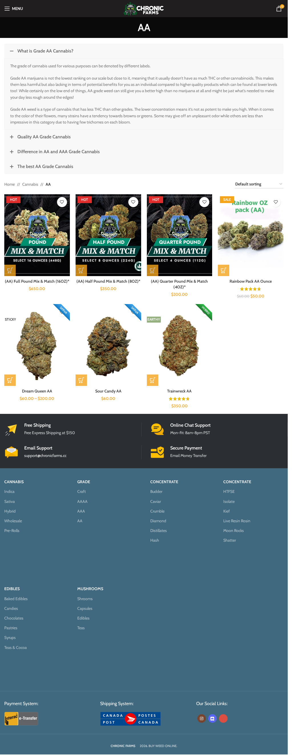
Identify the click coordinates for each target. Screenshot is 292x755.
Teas (81, 627)
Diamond (158, 520)
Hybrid (10, 511)
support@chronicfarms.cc (45, 455)
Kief (226, 511)
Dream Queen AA (37, 391)
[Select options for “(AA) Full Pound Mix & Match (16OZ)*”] (10, 270)
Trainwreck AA (179, 391)
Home (9, 184)
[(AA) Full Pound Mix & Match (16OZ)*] (37, 235)
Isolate (229, 501)
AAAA (82, 501)
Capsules (84, 608)
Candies (11, 608)
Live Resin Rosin (236, 520)
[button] (223, 270)
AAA (81, 511)
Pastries (10, 627)
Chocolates (13, 618)
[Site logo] (144, 8)
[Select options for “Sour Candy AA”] (81, 380)
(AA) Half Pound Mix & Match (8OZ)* (108, 281)
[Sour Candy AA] (108, 345)
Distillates (158, 530)
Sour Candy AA (108, 391)
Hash (154, 540)
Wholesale (13, 520)
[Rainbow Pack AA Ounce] (250, 235)
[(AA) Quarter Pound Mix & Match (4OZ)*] (179, 235)
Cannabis (30, 184)
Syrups (10, 637)
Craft (81, 491)
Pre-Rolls (11, 530)
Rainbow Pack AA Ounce (251, 281)
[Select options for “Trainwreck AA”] (152, 380)
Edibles (83, 618)
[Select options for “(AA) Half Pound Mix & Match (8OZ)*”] (81, 270)
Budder (156, 491)
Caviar (155, 501)
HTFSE (229, 491)
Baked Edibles (16, 598)
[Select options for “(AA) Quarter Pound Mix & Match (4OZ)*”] (152, 270)
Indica (9, 491)
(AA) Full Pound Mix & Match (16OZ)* (37, 281)
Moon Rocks (233, 530)
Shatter (229, 540)
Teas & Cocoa (15, 647)
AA (79, 520)
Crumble (157, 511)
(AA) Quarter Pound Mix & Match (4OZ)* (179, 284)
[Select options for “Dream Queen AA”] (10, 380)
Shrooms (85, 598)
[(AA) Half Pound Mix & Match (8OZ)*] (108, 235)
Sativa (9, 501)
